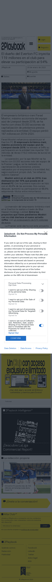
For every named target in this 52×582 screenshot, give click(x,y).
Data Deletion (10, 348)
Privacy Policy (42, 348)
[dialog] (26, 291)
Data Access (26, 348)
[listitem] (26, 284)
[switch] (41, 290)
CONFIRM (16, 338)
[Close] (46, 234)
